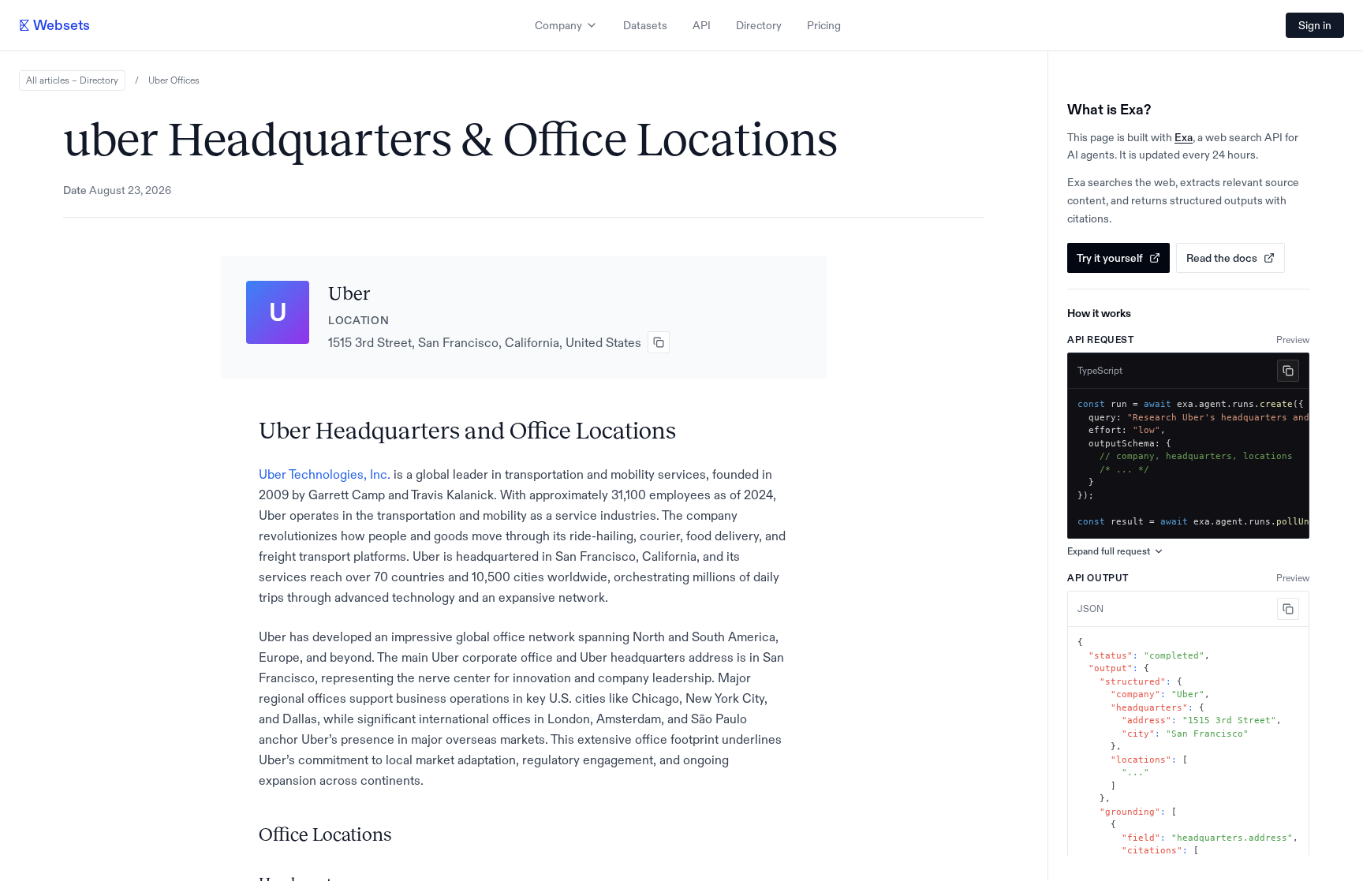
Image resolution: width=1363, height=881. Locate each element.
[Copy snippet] (1288, 371)
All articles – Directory (72, 80)
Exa (1183, 137)
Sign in (1314, 25)
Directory (759, 25)
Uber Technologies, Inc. (324, 474)
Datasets (645, 25)
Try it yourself (1110, 257)
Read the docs (1221, 257)
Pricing (824, 25)
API (702, 25)
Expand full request (1108, 551)
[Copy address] (659, 342)
